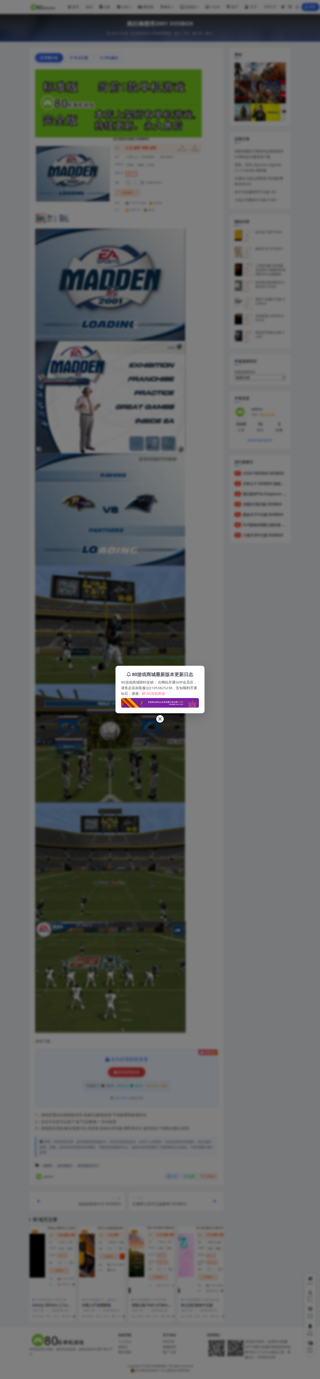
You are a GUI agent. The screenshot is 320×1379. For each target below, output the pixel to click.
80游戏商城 (156, 693)
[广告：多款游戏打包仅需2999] (160, 701)
